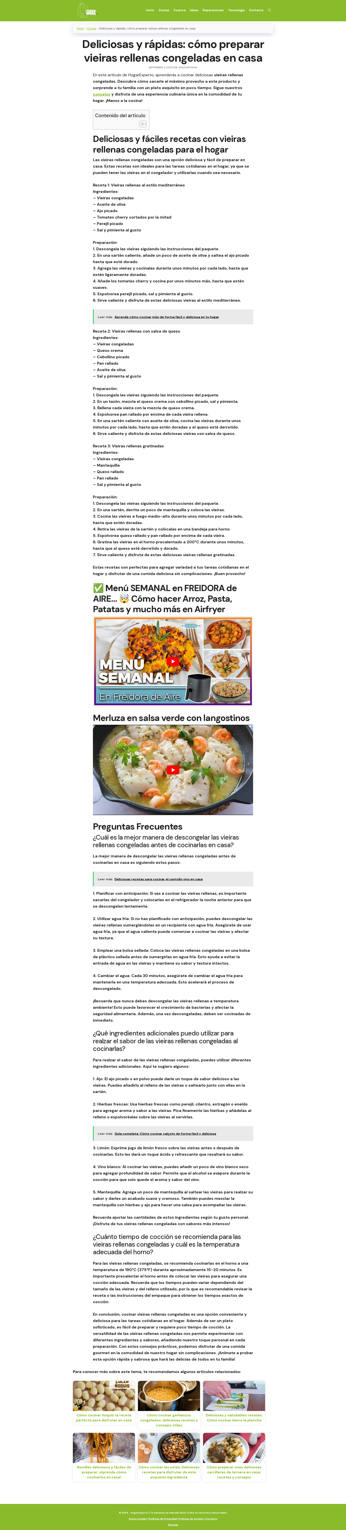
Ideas (194, 10)
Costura (179, 10)
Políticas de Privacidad (163, 1518)
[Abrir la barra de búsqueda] (269, 10)
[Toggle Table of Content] (140, 124)
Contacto (256, 10)
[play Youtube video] (173, 661)
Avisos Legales (138, 1518)
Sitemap (173, 1524)
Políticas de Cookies (191, 1518)
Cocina (164, 10)
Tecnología (236, 10)
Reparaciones (213, 10)
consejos (101, 94)
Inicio (150, 10)
